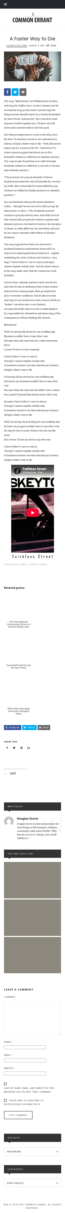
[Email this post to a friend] (28, 748)
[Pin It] (21, 748)
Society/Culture (16, 45)
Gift (32, 772)
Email (8, 1055)
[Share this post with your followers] (14, 748)
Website (9, 1068)
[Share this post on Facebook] (7, 748)
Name (8, 1042)
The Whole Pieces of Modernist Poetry (32, 875)
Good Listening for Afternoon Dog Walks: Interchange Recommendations (32, 950)
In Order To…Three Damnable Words (32, 912)
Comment (10, 996)
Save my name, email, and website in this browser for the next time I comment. (29, 1090)
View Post (32, 887)
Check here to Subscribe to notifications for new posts (24, 1102)
